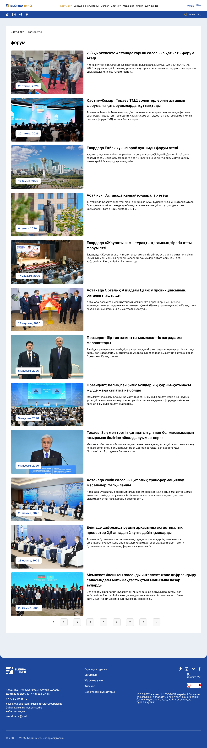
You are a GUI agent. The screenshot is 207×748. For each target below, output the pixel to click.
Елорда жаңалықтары (86, 5)
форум (37, 31)
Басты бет (66, 5)
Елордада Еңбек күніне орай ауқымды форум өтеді (132, 148)
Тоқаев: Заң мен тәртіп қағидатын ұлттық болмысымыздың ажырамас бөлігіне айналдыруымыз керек (140, 435)
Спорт (139, 5)
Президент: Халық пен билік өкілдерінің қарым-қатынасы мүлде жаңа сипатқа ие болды (139, 387)
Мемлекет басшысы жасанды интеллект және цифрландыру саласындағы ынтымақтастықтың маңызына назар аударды (141, 580)
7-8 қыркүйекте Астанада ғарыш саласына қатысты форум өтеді (140, 55)
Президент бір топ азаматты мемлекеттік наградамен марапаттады (135, 340)
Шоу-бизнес (151, 5)
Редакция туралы (95, 669)
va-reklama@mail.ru (18, 716)
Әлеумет (116, 5)
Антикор (89, 686)
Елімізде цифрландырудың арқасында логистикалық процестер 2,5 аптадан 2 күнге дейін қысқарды (135, 530)
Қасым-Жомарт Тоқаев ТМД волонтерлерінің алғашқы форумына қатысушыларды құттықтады (136, 103)
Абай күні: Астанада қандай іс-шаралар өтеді (127, 195)
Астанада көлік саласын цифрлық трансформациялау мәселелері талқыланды (135, 482)
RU (199, 14)
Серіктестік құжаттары (99, 691)
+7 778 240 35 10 (16, 698)
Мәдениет (128, 5)
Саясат (105, 5)
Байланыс (90, 674)
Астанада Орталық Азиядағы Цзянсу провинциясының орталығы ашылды (136, 292)
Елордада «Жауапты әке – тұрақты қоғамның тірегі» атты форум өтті (139, 245)
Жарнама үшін (93, 680)
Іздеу (192, 14)
